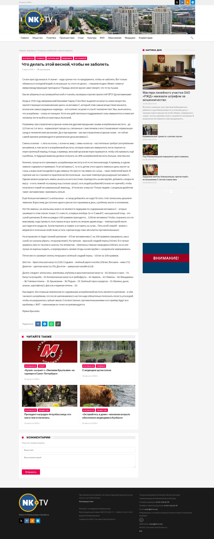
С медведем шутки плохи (96, 370)
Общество (44, 410)
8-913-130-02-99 (162, 502)
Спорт (42, 366)
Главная (22, 51)
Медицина (67, 58)
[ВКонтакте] (38, 323)
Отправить (31, 472)
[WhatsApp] (51, 323)
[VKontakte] (182, 2)
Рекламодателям (86, 501)
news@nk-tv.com (151, 509)
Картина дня (53, 58)
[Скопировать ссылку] (58, 323)
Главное (40, 58)
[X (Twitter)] (177, 2)
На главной (80, 58)
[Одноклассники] (187, 2)
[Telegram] (192, 2)
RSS (140, 531)
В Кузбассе (31, 51)
